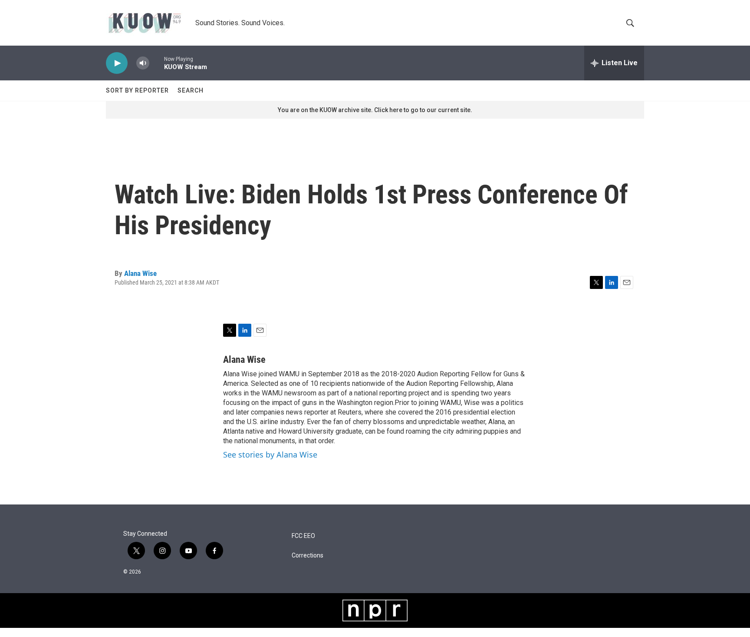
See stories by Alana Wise (270, 454)
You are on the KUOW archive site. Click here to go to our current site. (375, 109)
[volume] (142, 63)
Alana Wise (140, 273)
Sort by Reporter (137, 90)
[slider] (156, 62)
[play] (117, 63)
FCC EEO (303, 536)
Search (191, 90)
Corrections (307, 555)
